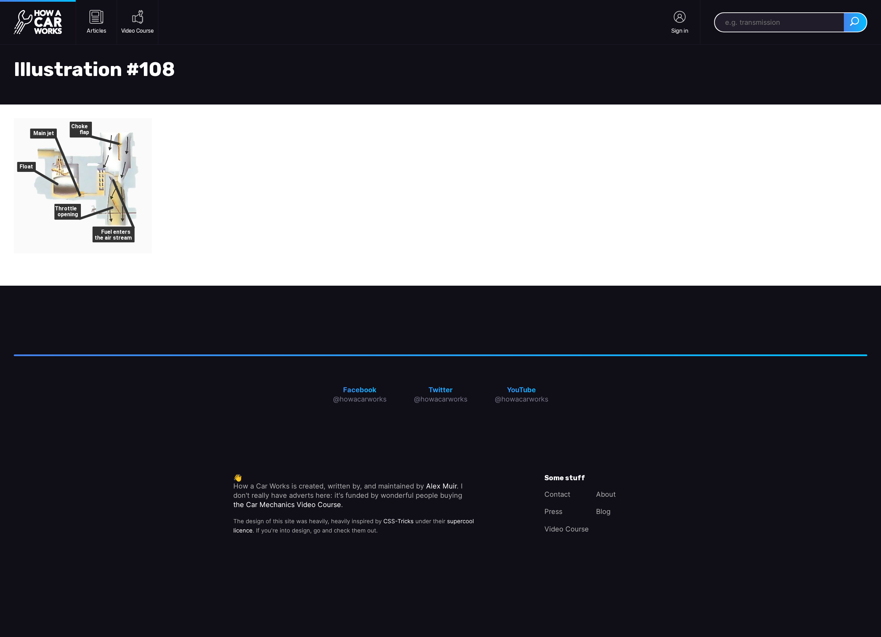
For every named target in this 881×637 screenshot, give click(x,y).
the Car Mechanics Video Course (287, 505)
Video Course (566, 529)
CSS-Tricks (398, 521)
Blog (603, 511)
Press (553, 511)
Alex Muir (441, 486)
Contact (557, 494)
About (606, 494)
